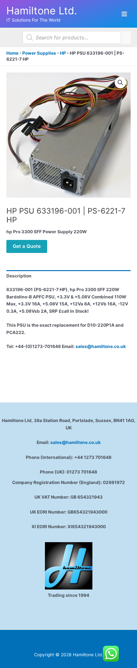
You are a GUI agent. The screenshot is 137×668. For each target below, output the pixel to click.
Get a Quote (27, 246)
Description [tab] (19, 275)
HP (63, 53)
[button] (120, 82)
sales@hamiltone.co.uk (101, 346)
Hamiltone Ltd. (41, 10)
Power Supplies (39, 53)
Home (12, 53)
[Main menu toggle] (124, 14)
